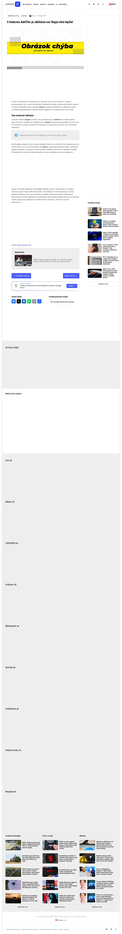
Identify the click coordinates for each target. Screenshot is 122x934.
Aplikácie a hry (13, 16)
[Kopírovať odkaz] (39, 301)
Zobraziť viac (103, 284)
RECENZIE (51, 4)
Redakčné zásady (45, 929)
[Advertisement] (45, 86)
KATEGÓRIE (63, 4)
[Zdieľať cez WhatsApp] (29, 301)
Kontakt (66, 929)
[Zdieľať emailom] (34, 301)
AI (56, 4)
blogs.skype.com (24, 245)
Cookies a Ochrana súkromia (30, 929)
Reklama (55, 929)
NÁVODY (43, 4)
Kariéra (61, 929)
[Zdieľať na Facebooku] (14, 301)
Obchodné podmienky (13, 929)
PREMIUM (28, 4)
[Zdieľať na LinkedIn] (24, 301)
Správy (24, 16)
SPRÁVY (36, 4)
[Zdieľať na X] (19, 301)
